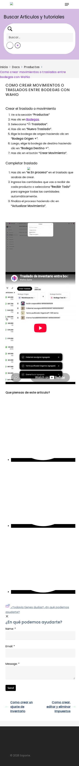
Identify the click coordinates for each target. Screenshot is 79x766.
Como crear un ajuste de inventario (21, 706)
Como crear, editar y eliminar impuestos (58, 706)
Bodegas (32, 119)
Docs (16, 67)
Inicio (4, 67)
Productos (32, 67)
